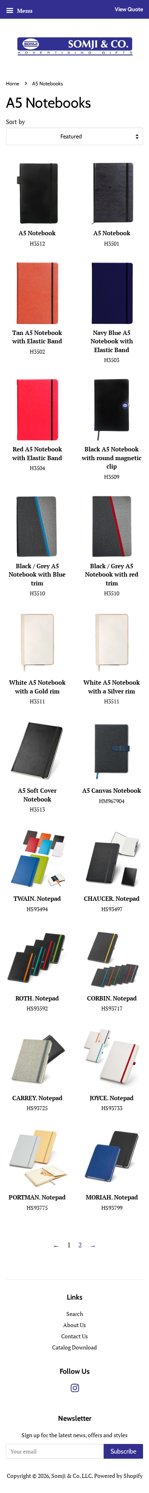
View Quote (129, 9)
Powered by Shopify (118, 1475)
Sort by (15, 122)
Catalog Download (74, 1347)
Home (12, 84)
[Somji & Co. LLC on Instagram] (74, 1389)
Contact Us (74, 1336)
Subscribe (123, 1451)
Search (74, 1314)
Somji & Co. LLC (71, 1475)
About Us (74, 1325)
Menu (24, 10)
